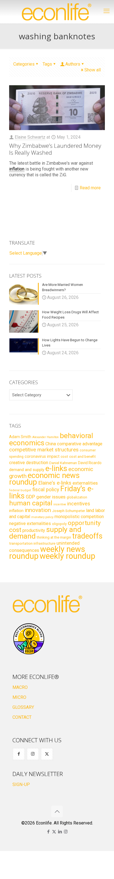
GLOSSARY (23, 707)
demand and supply (26, 469)
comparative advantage (79, 443)
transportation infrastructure (32, 543)
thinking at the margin (54, 537)
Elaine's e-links (54, 483)
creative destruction (28, 462)
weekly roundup (67, 556)
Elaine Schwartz (30, 137)
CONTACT (22, 717)
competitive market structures (44, 449)
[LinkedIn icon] (60, 831)
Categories (24, 64)
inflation (16, 510)
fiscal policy (45, 490)
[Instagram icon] (66, 831)
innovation (38, 510)
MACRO (20, 687)
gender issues (51, 497)
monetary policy (42, 517)
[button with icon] (18, 754)
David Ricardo (90, 463)
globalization (77, 497)
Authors (72, 64)
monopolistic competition (79, 516)
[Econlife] (57, 12)
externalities (85, 483)
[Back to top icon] (57, 811)
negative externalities (30, 523)
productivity (33, 530)
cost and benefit (82, 456)
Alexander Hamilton (45, 437)
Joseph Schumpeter (68, 510)
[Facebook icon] (48, 831)
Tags (47, 64)
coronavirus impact (42, 456)
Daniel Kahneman (63, 463)
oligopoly (59, 524)
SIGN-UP (21, 784)
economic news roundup (44, 479)
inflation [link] (16, 169)
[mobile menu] (106, 11)
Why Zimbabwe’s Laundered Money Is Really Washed (55, 149)
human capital (30, 503)
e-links (56, 468)
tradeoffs (87, 536)
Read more (90, 187)
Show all (92, 70)
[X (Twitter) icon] (54, 831)
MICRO (19, 697)
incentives (78, 503)
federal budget (20, 490)
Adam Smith (20, 437)
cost (64, 456)
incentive (59, 504)
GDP (30, 497)
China (50, 443)
